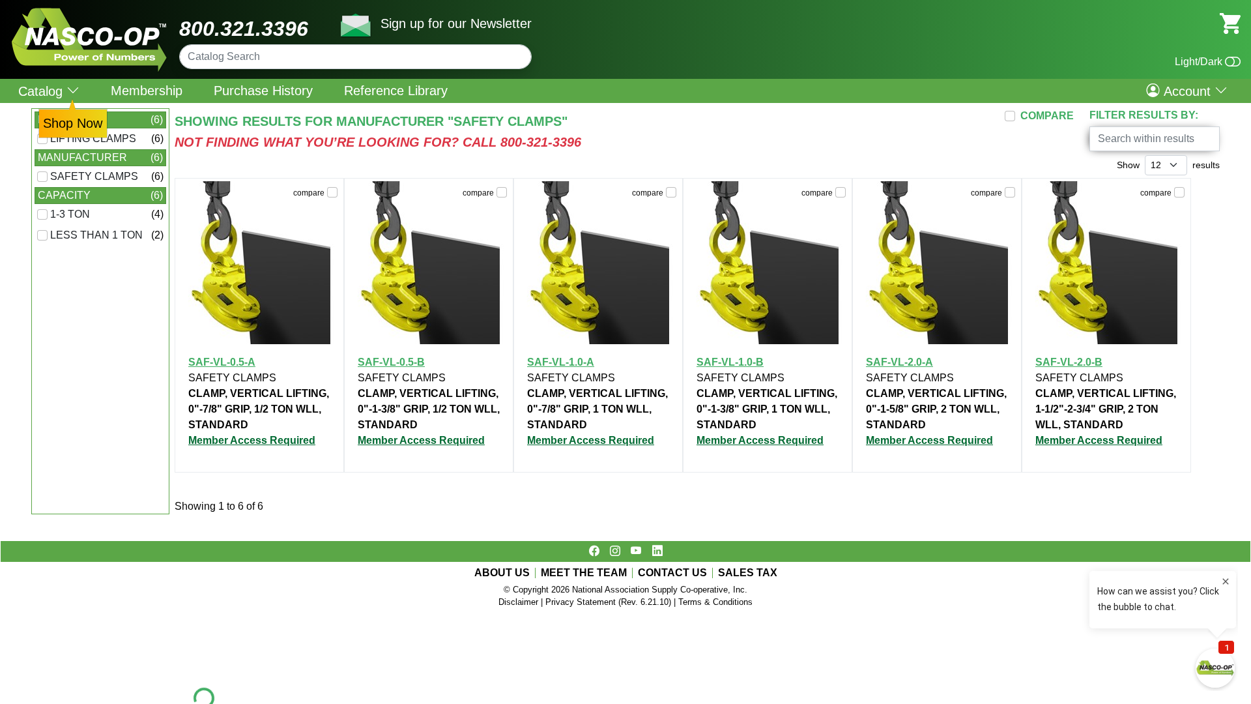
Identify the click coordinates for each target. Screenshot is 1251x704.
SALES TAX (747, 573)
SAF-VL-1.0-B (730, 362)
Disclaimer (518, 602)
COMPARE (1047, 115)
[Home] (89, 12)
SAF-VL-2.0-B (1068, 362)
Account (1187, 90)
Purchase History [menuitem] (263, 90)
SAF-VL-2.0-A (899, 362)
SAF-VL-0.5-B (391, 362)
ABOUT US (502, 573)
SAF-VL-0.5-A (221, 362)
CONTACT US (672, 573)
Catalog (42, 91)
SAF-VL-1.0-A (560, 362)
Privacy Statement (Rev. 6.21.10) (608, 602)
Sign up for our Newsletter (456, 23)
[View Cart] (1230, 22)
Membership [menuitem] (146, 90)
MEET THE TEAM (584, 573)
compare (308, 193)
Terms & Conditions (715, 602)
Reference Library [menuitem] (396, 90)
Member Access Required (251, 440)
